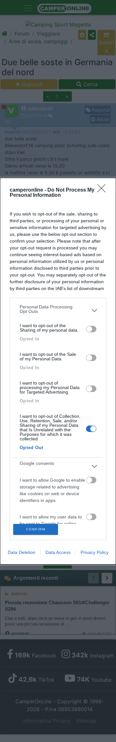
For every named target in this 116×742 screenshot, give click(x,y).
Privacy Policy (95, 552)
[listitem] (58, 311)
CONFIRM (35, 529)
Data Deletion (21, 552)
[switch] (91, 329)
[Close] (103, 190)
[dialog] (58, 371)
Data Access (58, 552)
